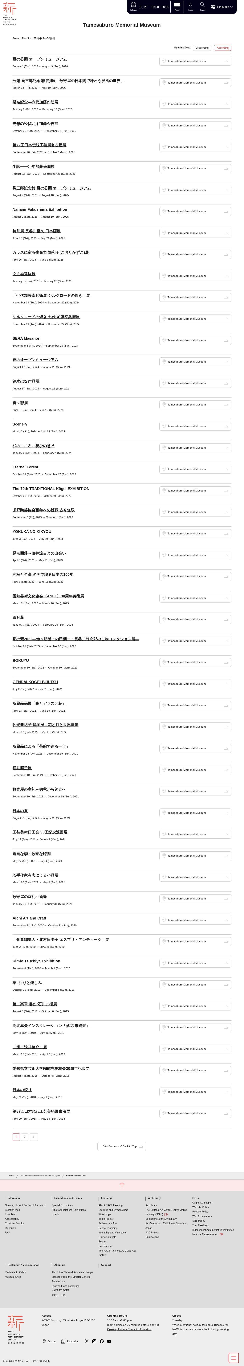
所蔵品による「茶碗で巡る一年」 (41, 746)
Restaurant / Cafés (15, 1272)
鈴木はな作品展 (26, 381)
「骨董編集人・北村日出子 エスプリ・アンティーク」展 (61, 939)
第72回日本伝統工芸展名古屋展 (39, 145)
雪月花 (18, 617)
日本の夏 (20, 811)
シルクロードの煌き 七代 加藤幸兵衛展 (46, 317)
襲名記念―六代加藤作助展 (35, 102)
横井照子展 (22, 768)
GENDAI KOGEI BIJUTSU (35, 682)
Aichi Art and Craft (29, 918)
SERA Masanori (27, 338)
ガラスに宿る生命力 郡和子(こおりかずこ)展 (51, 252)
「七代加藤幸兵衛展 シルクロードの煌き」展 (51, 295)
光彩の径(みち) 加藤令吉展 (35, 123)
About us (59, 1265)
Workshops (105, 1214)
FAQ (7, 1232)
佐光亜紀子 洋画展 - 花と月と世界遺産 (45, 725)
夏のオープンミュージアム (35, 360)
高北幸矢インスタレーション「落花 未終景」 (51, 1025)
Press (195, 1198)
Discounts (10, 1228)
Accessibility (12, 1219)
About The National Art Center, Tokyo (72, 1272)
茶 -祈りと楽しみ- (28, 983)
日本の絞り (22, 1090)
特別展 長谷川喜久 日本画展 (37, 231)
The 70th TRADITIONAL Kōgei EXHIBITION (51, 489)
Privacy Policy (200, 1211)
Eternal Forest (25, 467)
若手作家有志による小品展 (35, 875)
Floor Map (10, 1214)
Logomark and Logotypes (65, 1286)
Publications (105, 1246)
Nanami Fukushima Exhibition (40, 209)
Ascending (223, 47)
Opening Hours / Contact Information (25, 1205)
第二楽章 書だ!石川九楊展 (35, 1004)
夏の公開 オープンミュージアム (40, 59)
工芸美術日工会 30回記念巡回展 (40, 832)
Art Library (154, 1198)
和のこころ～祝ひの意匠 (34, 446)
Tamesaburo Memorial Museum (187, 61)
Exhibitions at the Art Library (161, 1219)
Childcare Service (14, 1223)
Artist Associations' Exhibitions (69, 1210)
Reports (103, 1241)
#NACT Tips (58, 1295)
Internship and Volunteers (113, 1232)
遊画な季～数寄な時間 (32, 854)
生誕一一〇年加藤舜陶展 (34, 166)
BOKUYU (21, 660)
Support (106, 1265)
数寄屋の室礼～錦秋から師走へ (39, 789)
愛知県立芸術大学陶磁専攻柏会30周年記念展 (51, 1068)
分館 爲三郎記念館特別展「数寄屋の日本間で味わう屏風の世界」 (68, 81)
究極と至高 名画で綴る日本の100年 (43, 574)
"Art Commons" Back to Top (120, 1146)
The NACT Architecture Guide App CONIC (117, 1253)
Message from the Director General (71, 1277)
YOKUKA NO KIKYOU (32, 531)
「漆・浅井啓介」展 (30, 1047)
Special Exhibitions (62, 1205)
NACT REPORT (60, 1290)
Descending (202, 47)
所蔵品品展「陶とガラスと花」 (39, 703)
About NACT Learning (111, 1205)
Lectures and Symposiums (113, 1210)
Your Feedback (200, 1225)
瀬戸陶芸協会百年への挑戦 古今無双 (44, 510)
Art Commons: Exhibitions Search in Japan (40, 1176)
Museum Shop (13, 1277)
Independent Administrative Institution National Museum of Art (213, 1232)
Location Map (12, 1210)
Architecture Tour (108, 1223)
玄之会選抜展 (24, 274)
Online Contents (107, 1237)
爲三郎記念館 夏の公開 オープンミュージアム (52, 188)
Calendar (72, 1341)
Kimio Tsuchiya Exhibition (36, 961)
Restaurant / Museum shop (23, 1265)
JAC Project (152, 1232)
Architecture (58, 1281)
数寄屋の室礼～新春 (30, 897)
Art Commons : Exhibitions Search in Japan (165, 1225)
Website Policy (200, 1207)
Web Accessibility (202, 1216)
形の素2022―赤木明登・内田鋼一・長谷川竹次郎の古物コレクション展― (76, 639)
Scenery (20, 424)
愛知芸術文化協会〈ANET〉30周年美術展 (48, 596)
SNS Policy (198, 1221)
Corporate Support (202, 1202)
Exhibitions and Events (68, 1198)
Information (14, 1198)
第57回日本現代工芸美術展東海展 (41, 1111)
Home (11, 1176)
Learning (106, 1198)
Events (55, 1214)
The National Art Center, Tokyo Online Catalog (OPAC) (166, 1212)
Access (51, 1341)
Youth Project (106, 1219)
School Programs (108, 1228)
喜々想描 (20, 403)
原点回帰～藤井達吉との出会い (39, 553)
